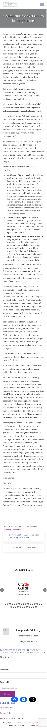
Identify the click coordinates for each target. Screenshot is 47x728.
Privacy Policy (6, 707)
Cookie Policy (6, 713)
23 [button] (22, 607)
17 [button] (41, 604)
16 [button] (39, 604)
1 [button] (5, 604)
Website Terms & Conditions (12, 718)
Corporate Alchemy (26, 722)
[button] (2, 590)
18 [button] (11, 607)
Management (32, 526)
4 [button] (12, 604)
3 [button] (10, 604)
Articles (14, 526)
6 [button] (17, 604)
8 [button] (21, 604)
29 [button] (36, 607)
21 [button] (18, 607)
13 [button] (32, 604)
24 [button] (24, 607)
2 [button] (8, 604)
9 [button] (23, 604)
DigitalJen (34, 725)
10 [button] (26, 604)
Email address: (6, 682)
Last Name (4, 670)
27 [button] (31, 607)
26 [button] (29, 607)
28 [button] (33, 607)
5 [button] (14, 604)
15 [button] (37, 604)
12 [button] (30, 604)
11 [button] (28, 604)
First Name (5, 657)
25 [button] (27, 607)
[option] (23, 589)
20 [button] (15, 607)
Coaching (22, 526)
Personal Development (12, 529)
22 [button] (20, 607)
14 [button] (35, 604)
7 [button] (19, 604)
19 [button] (13, 607)
